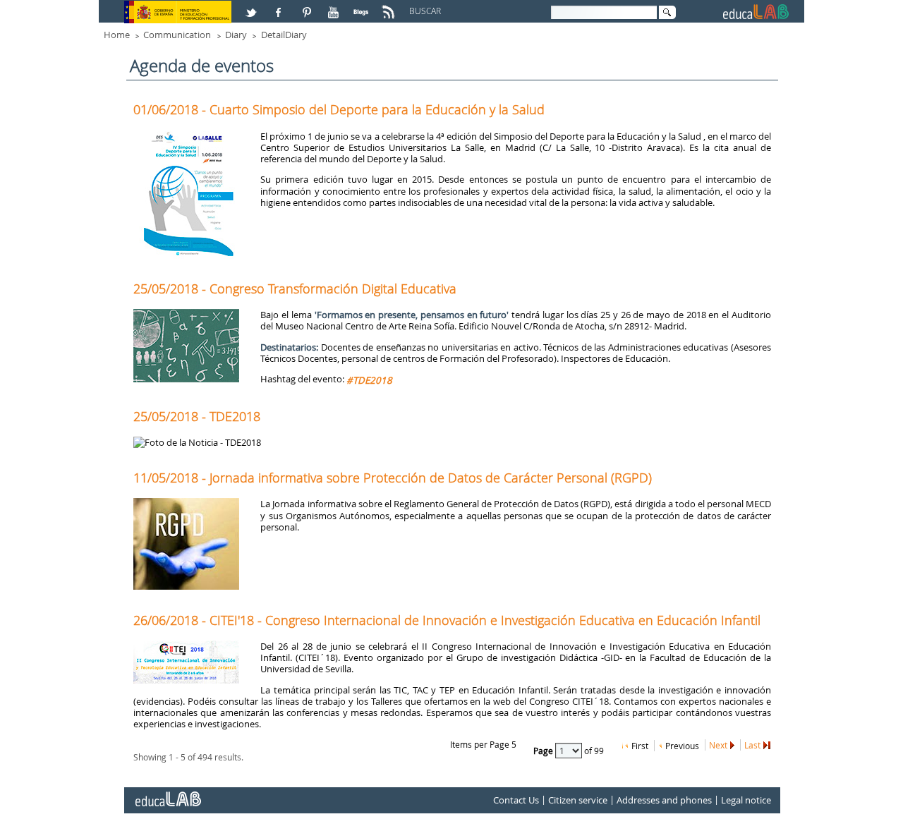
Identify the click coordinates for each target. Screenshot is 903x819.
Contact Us (516, 800)
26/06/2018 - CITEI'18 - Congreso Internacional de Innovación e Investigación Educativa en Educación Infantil (446, 620)
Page (544, 750)
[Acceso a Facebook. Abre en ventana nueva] (280, 6)
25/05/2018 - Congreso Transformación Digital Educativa (294, 288)
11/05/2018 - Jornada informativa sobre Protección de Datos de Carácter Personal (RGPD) (392, 477)
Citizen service (577, 800)
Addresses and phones (664, 800)
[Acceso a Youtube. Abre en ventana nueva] (335, 6)
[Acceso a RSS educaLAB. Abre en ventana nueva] (390, 6)
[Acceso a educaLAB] (167, 793)
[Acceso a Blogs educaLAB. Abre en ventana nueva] (362, 6)
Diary (236, 34)
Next (718, 745)
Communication (177, 34)
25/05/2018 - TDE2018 (196, 416)
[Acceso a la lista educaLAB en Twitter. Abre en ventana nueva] (252, 6)
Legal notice (746, 800)
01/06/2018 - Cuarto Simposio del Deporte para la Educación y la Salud (339, 109)
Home (117, 34)
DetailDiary (284, 34)
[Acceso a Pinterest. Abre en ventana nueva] (307, 6)
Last (752, 745)
